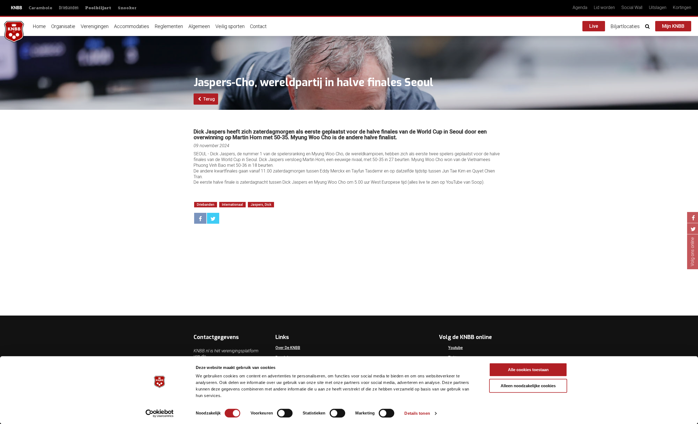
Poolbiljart (98, 8)
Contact (258, 26)
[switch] (285, 413)
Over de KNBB (287, 348)
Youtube (455, 348)
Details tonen (417, 413)
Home (39, 26)
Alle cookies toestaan (528, 369)
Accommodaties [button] (131, 26)
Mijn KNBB (673, 26)
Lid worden (604, 7)
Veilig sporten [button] (230, 26)
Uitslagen (657, 7)
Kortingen (682, 7)
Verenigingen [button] (95, 26)
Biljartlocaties (625, 26)
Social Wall (631, 7)
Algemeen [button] (199, 26)
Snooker (127, 7)
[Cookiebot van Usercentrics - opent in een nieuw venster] (159, 413)
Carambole (40, 7)
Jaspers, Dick (261, 205)
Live (593, 26)
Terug (208, 99)
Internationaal (232, 205)
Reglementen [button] (169, 26)
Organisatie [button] (63, 26)
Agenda (580, 7)
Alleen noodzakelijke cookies (528, 385)
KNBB (16, 8)
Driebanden (69, 8)
